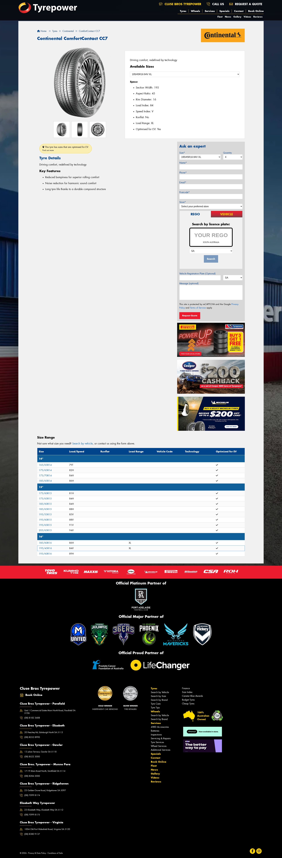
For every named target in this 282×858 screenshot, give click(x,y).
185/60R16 (45, 542)
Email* (182, 182)
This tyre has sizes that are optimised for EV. (65, 148)
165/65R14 (45, 464)
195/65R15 (45, 525)
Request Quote (189, 315)
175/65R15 (45, 498)
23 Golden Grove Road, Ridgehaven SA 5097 (45, 790)
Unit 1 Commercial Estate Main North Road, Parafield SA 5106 (49, 711)
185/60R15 (45, 503)
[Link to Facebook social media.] (252, 851)
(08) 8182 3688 (32, 717)
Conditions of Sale (55, 853)
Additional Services (160, 749)
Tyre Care (156, 703)
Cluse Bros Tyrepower (182, 4)
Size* (182, 152)
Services (210, 11)
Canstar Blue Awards (192, 696)
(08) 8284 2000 (32, 776)
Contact (239, 11)
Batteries (155, 730)
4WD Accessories (160, 727)
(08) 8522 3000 (32, 756)
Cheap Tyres (188, 703)
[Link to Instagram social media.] (259, 851)
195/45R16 (45, 548)
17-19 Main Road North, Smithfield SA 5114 (44, 771)
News (228, 16)
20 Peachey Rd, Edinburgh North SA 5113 (43, 732)
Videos (247, 16)
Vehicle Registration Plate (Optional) (197, 273)
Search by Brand (159, 699)
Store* (182, 202)
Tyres (183, 11)
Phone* (183, 172)
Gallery (237, 16)
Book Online (256, 11)
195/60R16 (45, 553)
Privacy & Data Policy (37, 853)
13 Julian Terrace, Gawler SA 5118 (40, 751)
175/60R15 (45, 493)
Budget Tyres (188, 699)
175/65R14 (45, 470)
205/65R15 (45, 530)
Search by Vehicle (160, 692)
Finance (186, 688)
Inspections (156, 734)
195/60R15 (45, 519)
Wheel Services (158, 746)
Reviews (257, 16)
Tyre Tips (155, 707)
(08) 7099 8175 (32, 814)
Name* (183, 162)
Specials (224, 11)
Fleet (220, 16)
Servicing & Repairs (161, 738)
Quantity (227, 152)
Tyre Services (157, 742)
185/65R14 (45, 480)
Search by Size (158, 696)
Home (43, 31)
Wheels (195, 11)
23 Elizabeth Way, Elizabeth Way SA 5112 (43, 809)
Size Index (187, 692)
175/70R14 (45, 475)
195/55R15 (45, 514)
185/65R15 (45, 509)
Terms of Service (198, 307)
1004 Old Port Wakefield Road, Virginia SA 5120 (47, 829)
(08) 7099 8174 (32, 795)
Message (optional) (189, 283)
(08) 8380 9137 (32, 834)
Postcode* (184, 192)
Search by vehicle (82, 443)
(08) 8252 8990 (32, 737)
